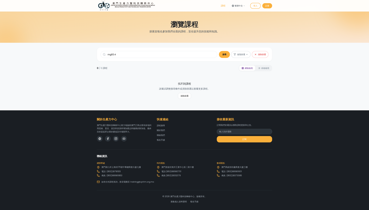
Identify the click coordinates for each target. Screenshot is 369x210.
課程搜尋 (161, 125)
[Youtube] (124, 139)
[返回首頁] (126, 6)
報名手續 (161, 140)
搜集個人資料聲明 (179, 201)
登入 (255, 5)
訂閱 (244, 139)
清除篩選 (184, 95)
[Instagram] (116, 139)
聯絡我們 (161, 135)
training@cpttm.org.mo (142, 181)
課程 (223, 5)
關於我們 (161, 130)
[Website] (100, 139)
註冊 (267, 5)
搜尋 (224, 54)
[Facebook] (108, 139)
